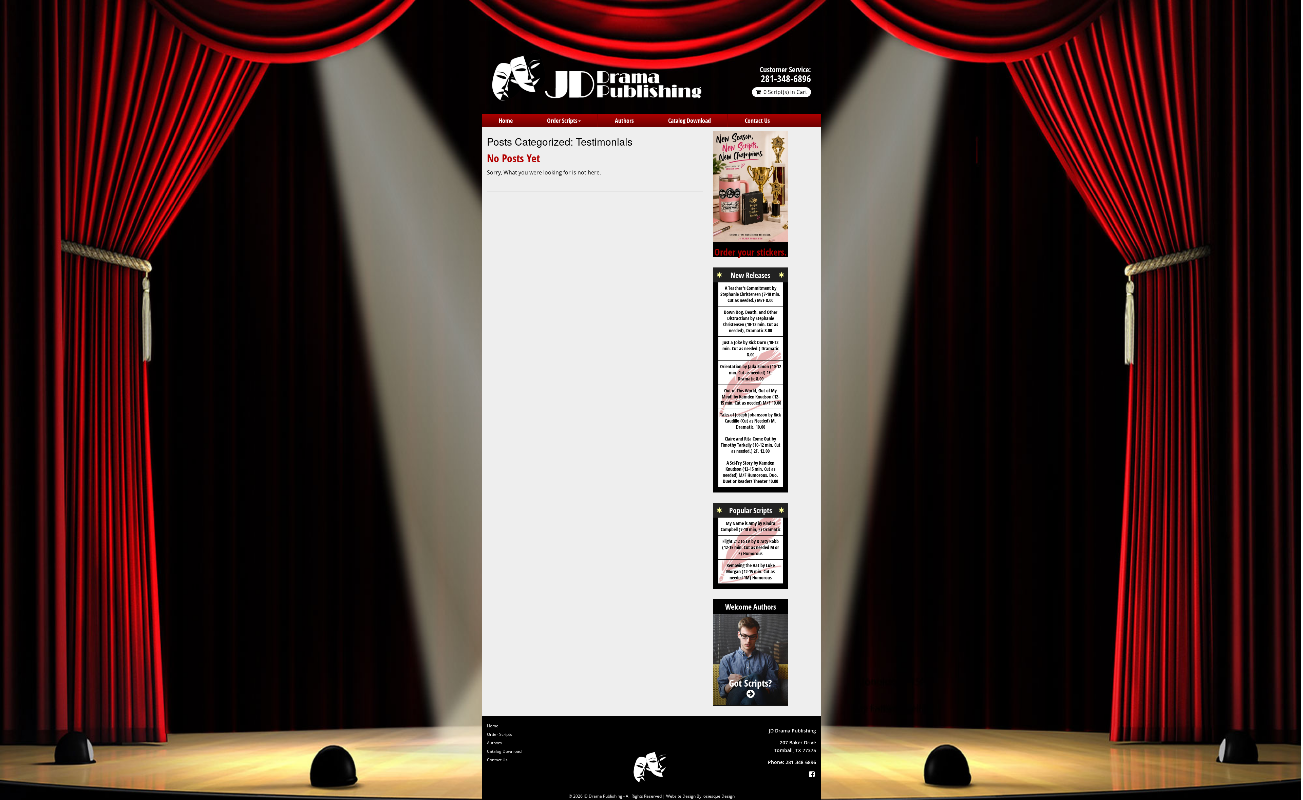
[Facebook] (811, 774)
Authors (624, 120)
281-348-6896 (786, 78)
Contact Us (757, 120)
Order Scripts (562, 120)
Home (506, 120)
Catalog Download (689, 120)
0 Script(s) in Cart (785, 92)
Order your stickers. (750, 251)
